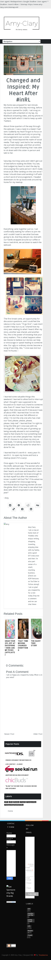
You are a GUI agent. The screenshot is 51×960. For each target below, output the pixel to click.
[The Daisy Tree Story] (36, 638)
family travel (30, 920)
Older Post (37, 734)
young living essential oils (14, 805)
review (16, 802)
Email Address (29, 869)
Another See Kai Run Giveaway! (17, 775)
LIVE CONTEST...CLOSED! (14, 764)
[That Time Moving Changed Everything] (23, 638)
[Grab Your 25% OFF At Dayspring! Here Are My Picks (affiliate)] (10, 638)
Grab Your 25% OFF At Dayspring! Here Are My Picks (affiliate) (10, 648)
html (29, 883)
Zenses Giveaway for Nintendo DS (18, 760)
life (10, 802)
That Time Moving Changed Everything (23, 645)
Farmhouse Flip (30, 914)
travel (23, 802)
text (29, 888)
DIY (6, 802)
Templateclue (43, 955)
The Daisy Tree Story (36, 643)
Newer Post (9, 734)
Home (10, 811)
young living (31, 802)
